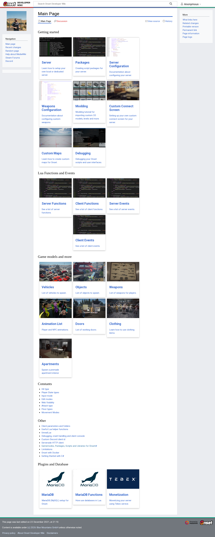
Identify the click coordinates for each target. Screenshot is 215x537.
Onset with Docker (50, 452)
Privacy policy (8, 533)
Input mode (47, 395)
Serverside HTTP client (53, 442)
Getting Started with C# (53, 456)
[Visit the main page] (16, 20)
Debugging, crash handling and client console (63, 436)
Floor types (47, 409)
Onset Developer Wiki (17, 4)
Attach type (47, 405)
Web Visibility (48, 402)
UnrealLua (46, 432)
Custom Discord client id (53, 439)
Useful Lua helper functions (55, 429)
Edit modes (47, 399)
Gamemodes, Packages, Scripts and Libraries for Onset (68, 446)
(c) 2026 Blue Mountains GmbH (42, 527)
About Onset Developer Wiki (31, 533)
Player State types (50, 392)
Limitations (47, 449)
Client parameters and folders (56, 426)
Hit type (45, 389)
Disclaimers (52, 533)
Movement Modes (50, 412)
